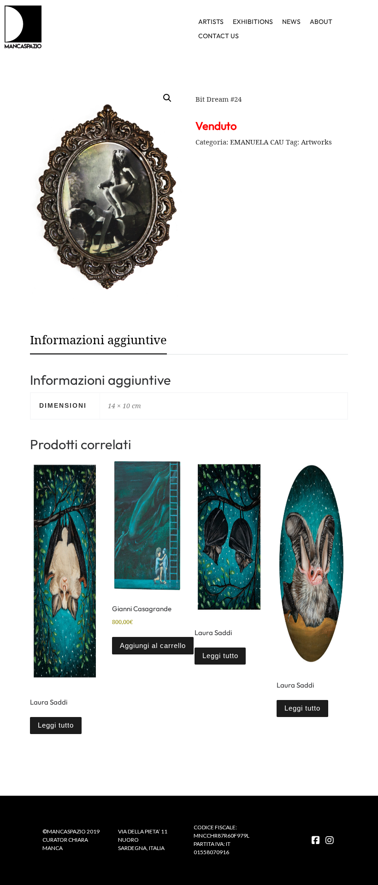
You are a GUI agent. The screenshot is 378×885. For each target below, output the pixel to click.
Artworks (316, 141)
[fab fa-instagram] (329, 840)
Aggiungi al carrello (153, 645)
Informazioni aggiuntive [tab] (98, 340)
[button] (167, 98)
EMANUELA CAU (257, 141)
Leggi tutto (56, 725)
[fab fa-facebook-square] (316, 840)
